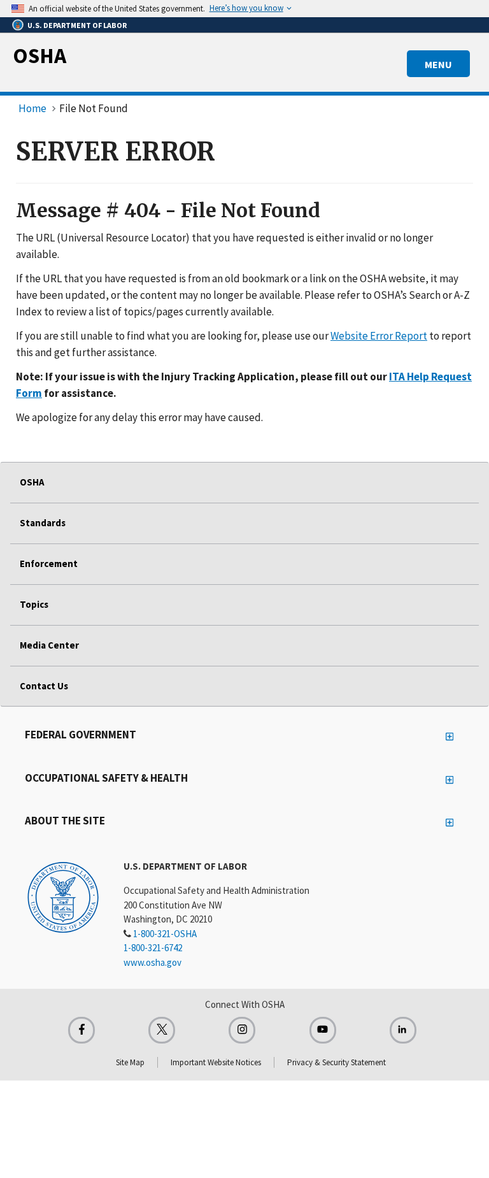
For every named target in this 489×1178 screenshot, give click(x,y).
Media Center (49, 645)
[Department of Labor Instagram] (242, 1030)
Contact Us (44, 686)
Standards (43, 523)
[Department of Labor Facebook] (81, 1030)
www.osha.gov (152, 962)
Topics (34, 604)
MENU (438, 64)
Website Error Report (378, 336)
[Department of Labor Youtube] (322, 1030)
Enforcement (49, 563)
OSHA (39, 55)
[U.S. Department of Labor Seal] (63, 896)
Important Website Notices (216, 1062)
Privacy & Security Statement (336, 1062)
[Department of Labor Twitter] (161, 1030)
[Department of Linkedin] (403, 1030)
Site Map (130, 1062)
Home (32, 108)
